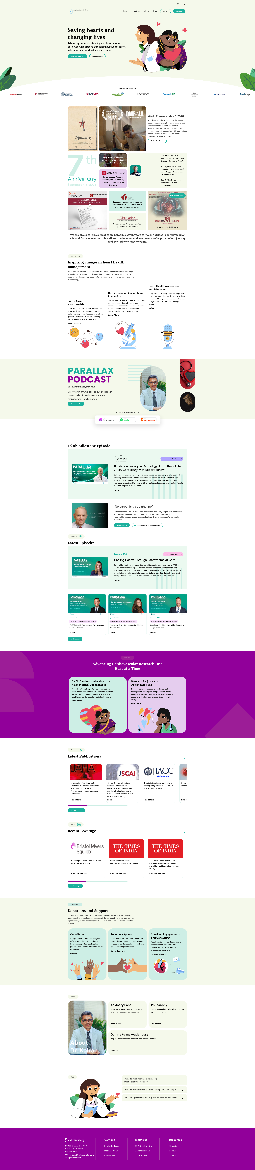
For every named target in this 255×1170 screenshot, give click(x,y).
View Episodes (76, 404)
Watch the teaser (157, 141)
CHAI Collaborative (143, 1146)
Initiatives (136, 11)
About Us (173, 1146)
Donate (165, 11)
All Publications (76, 810)
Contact (179, 11)
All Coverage (75, 886)
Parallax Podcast (111, 1146)
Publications (109, 1155)
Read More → (122, 525)
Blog (155, 11)
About (146, 11)
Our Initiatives (97, 56)
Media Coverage (111, 1151)
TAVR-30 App (141, 1155)
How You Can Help (77, 56)
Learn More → (74, 323)
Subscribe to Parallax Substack (148, 525)
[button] (183, 758)
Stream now (178, 195)
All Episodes (75, 639)
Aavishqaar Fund (142, 1151)
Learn (125, 11)
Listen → (153, 308)
